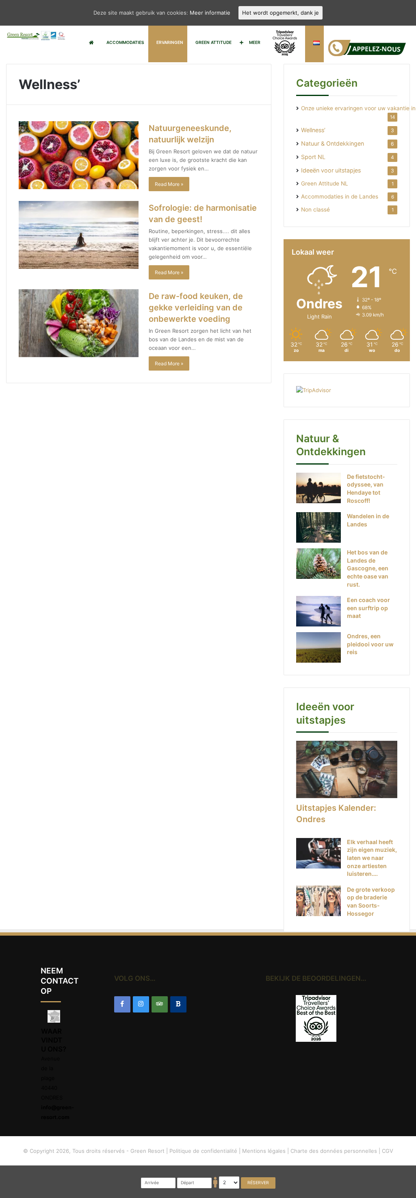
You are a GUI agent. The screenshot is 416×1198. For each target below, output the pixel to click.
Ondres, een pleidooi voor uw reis (370, 644)
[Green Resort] (36, 35)
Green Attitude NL (324, 183)
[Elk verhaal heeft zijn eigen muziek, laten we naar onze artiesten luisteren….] (318, 853)
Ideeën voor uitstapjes (331, 170)
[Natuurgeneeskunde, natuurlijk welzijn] (79, 155)
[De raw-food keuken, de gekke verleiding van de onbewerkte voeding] (79, 323)
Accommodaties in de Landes (339, 196)
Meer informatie (210, 12)
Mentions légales (264, 1151)
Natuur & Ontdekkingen (332, 143)
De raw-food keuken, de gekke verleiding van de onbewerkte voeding (196, 307)
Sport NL (313, 156)
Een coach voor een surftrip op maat (368, 607)
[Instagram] (141, 1004)
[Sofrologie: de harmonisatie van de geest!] (79, 235)
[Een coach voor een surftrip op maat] (318, 611)
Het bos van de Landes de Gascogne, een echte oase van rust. (367, 568)
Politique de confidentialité (203, 1151)
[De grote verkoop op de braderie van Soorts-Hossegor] (318, 901)
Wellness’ (313, 130)
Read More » (169, 184)
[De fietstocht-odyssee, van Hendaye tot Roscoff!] (318, 488)
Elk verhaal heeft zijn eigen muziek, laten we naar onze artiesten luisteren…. (372, 857)
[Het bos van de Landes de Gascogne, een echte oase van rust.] (318, 563)
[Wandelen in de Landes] (318, 527)
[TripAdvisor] (160, 1004)
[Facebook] (122, 1004)
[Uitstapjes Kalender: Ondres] (346, 769)
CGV (387, 1151)
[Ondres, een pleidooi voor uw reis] (318, 647)
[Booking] (178, 1004)
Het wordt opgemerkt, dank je (280, 12)
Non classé (315, 209)
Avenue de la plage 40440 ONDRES (52, 1078)
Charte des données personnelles (333, 1151)
